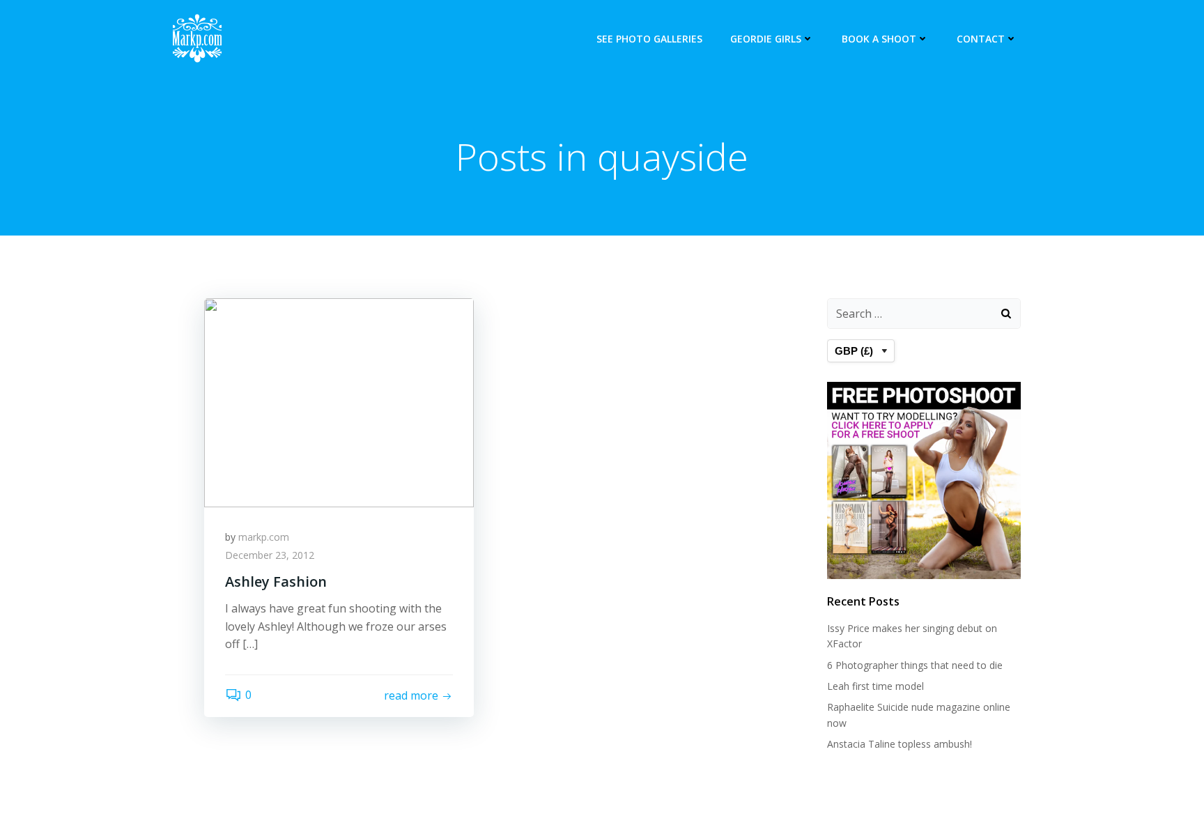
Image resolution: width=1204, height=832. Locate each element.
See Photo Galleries (649, 38)
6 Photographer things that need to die (915, 665)
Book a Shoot (879, 38)
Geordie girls (765, 38)
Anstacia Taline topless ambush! (899, 743)
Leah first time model (875, 686)
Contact (981, 38)
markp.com (263, 537)
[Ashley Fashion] (339, 401)
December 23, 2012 (269, 555)
